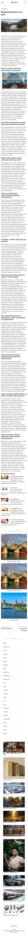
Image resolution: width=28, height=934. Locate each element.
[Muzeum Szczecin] (14, 606)
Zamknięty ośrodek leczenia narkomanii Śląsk (12, 753)
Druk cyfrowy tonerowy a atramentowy (12, 836)
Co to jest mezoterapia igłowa (17, 519)
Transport (5, 711)
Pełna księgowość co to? (16, 508)
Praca (4, 683)
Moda (4, 668)
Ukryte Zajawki (6, 719)
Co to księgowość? (14, 499)
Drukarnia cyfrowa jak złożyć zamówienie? (13, 901)
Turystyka (4, 8)
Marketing (5, 665)
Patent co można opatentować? (10, 915)
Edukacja (5, 654)
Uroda (4, 722)
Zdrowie (5, 733)
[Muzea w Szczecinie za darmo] (14, 576)
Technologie (6, 708)
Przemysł (5, 690)
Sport (4, 701)
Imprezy (5, 661)
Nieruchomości (6, 675)
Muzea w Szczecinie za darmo (14, 590)
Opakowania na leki (7, 779)
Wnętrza (5, 730)
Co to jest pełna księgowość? (17, 476)
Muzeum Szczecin (14, 620)
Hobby (4, 657)
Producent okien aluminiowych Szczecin (12, 886)
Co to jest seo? (13, 487)
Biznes (4, 643)
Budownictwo (6, 647)
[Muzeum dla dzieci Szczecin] (14, 547)
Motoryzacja (6, 672)
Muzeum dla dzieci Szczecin (14, 561)
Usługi (4, 726)
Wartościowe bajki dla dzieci (9, 808)
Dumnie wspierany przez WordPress (10, 930)
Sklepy (4, 697)
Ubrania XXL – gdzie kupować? (10, 872)
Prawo (4, 686)
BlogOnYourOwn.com (14, 932)
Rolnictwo (5, 693)
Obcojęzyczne (6, 679)
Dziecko (5, 650)
